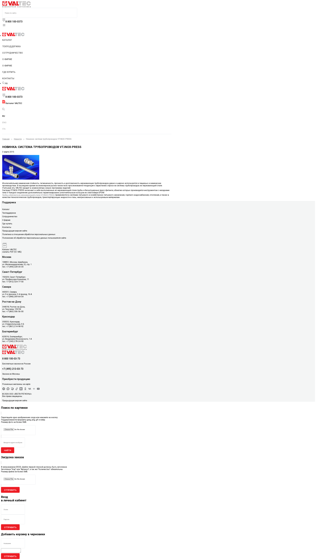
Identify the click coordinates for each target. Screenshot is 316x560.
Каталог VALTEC (13, 103)
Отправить (10, 490)
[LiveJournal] (12, 389)
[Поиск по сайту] (3, 83)
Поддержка (9, 202)
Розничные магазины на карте (16, 384)
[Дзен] (33, 389)
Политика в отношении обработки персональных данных (28, 234)
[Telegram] (3, 389)
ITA (3, 129)
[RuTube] (21, 389)
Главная (6, 139)
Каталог (7, 40)
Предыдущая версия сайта (14, 231)
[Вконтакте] (29, 389)
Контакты (8, 78)
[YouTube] (38, 389)
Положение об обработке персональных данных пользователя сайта (34, 238)
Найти (7, 450)
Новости (18, 139)
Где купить (8, 72)
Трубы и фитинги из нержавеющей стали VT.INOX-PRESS (28, 195)
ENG (4, 122)
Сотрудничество (12, 52)
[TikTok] (16, 389)
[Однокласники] (25, 389)
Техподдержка (11, 46)
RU (6, 83)
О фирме (7, 59)
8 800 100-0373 (13, 21)
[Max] (8, 389)
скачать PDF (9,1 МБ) (11, 252)
